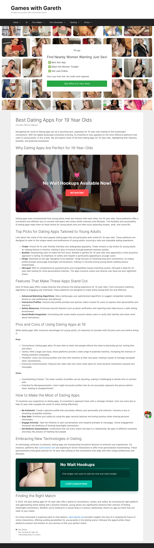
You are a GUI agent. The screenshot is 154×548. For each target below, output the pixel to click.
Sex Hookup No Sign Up (28, 532)
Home (15, 22)
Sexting (73, 22)
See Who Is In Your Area (77, 83)
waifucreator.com (47, 447)
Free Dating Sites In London (29, 535)
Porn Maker (37, 22)
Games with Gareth (36, 8)
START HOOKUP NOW (76, 484)
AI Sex (87, 22)
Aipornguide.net (76, 517)
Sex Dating (22, 529)
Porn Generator (56, 22)
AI (26, 22)
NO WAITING (77, 193)
